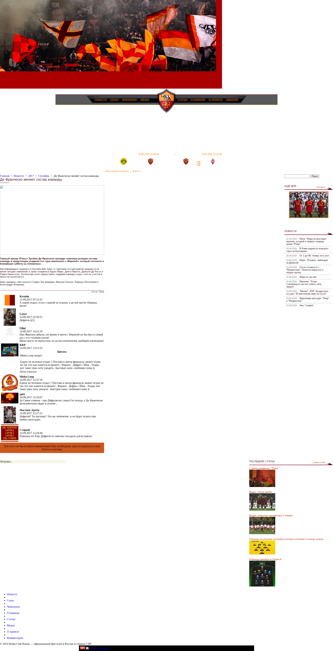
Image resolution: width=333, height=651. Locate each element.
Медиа (145, 99)
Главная (4, 175)
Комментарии (15, 637)
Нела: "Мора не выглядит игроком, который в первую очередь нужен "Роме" (306, 241)
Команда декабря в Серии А (265, 559)
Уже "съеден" (307, 305)
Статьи (182, 99)
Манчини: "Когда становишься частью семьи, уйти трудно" (303, 284)
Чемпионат (129, 99)
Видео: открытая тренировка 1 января (271, 515)
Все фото (321, 187)
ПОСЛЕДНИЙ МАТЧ (137, 154)
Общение (232, 99)
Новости (101, 99)
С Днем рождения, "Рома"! (264, 468)
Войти (136, 171)
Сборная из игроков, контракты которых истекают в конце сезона (286, 539)
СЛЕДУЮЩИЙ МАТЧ (199, 154)
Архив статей (319, 462)
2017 (31, 175)
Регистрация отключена (117, 171)
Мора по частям (308, 277)
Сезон (114, 99)
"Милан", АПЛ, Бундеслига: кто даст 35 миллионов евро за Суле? (307, 292)
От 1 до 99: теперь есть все (314, 255)
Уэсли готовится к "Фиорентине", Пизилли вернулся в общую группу (304, 270)
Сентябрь (43, 175)
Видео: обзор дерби (260, 491)
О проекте (216, 99)
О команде (198, 99)
